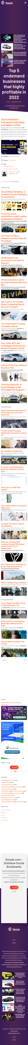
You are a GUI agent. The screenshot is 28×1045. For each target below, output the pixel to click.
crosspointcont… (5, 820)
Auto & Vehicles (17, 793)
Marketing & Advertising (7, 799)
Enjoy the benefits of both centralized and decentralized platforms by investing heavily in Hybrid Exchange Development (20, 38)
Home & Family (19, 786)
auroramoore (13, 171)
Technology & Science (7, 780)
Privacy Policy (14, 1031)
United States (12, 160)
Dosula (9, 2)
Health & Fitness (6, 782)
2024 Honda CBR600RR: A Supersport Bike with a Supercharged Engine (20, 54)
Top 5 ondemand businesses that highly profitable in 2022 (13, 122)
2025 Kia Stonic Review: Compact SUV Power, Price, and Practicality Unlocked (20, 46)
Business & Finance (14, 156)
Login (15, 771)
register (8, 181)
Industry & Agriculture (7, 801)
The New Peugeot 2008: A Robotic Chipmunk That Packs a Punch (20, 62)
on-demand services (8, 166)
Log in (2, 181)
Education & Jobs (6, 786)
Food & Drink (20, 801)
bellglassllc (3, 812)
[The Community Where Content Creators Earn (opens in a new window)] (12, 749)
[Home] (3, 2)
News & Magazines (6, 795)
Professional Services (7, 784)
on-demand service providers (10, 169)
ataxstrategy (4, 817)
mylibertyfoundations (5, 809)
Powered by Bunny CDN (13, 1033)
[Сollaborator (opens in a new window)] (12, 731)
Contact (14, 942)
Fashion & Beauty (18, 791)
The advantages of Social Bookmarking (14, 962)
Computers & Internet (7, 789)
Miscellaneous (5, 793)
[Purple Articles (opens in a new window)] (14, 712)
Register (14, 767)
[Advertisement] (14, 20)
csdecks (3, 815)
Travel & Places (5, 791)
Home (14, 940)
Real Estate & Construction (8, 797)
